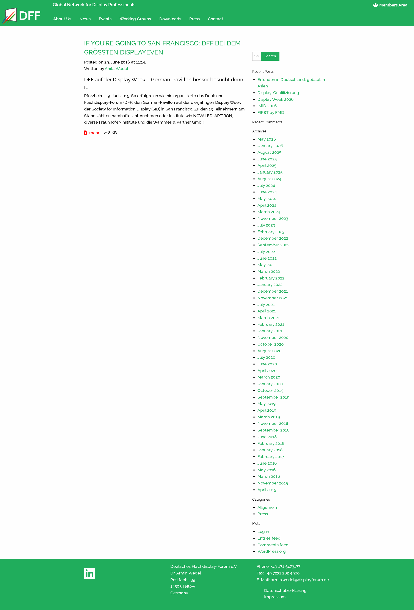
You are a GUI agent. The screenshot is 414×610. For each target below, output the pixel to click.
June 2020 (267, 364)
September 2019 (273, 397)
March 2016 (268, 476)
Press (194, 18)
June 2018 (267, 436)
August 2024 (269, 178)
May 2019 (266, 403)
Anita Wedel (116, 68)
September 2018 (273, 430)
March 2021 (268, 317)
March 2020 (268, 377)
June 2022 (267, 258)
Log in (263, 531)
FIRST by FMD (270, 112)
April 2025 (266, 165)
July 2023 (266, 225)
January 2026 (270, 145)
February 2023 (270, 231)
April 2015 (266, 489)
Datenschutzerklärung (285, 590)
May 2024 (266, 198)
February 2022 (270, 278)
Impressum (275, 597)
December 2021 (272, 291)
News (85, 18)
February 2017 (270, 456)
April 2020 (267, 370)
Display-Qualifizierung (278, 92)
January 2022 (269, 284)
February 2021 (270, 324)
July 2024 (266, 185)
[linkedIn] (89, 576)
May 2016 (266, 469)
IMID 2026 (267, 105)
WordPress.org (271, 551)
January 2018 (269, 449)
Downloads (170, 18)
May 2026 (266, 139)
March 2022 (268, 271)
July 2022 (266, 251)
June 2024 (267, 191)
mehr (93, 132)
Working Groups (135, 18)
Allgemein (267, 507)
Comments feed (273, 544)
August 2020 (269, 350)
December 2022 (272, 238)
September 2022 (273, 244)
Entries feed (269, 538)
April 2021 (266, 311)
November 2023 (272, 218)
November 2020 (273, 337)
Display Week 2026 (275, 99)
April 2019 (266, 410)
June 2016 (267, 463)
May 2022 (266, 264)
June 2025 (267, 159)
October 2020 (270, 344)
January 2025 (269, 172)
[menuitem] (62, 17)
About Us (62, 18)
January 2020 (270, 383)
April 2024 (266, 205)
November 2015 (272, 483)
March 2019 (268, 416)
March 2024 (268, 211)
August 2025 (269, 152)
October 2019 (270, 390)
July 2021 (266, 304)
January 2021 (269, 330)
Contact (215, 18)
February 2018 (270, 443)
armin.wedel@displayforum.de (300, 579)
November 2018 (272, 423)
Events (105, 18)
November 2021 (272, 297)
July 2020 (266, 357)
